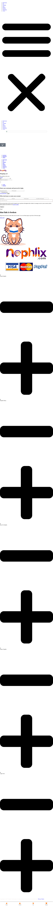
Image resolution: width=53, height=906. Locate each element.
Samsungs (5, 9)
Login (4, 184)
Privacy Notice (41, 899)
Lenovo (4, 8)
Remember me (4, 192)
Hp (3, 3)
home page (2, 217)
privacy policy (16, 204)
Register (4, 185)
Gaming (4, 5)
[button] (26, 66)
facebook (4, 155)
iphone (4, 7)
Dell (3, 6)
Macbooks (5, 2)
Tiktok (4, 157)
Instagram (5, 156)
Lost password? (3, 193)
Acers (4, 10)
